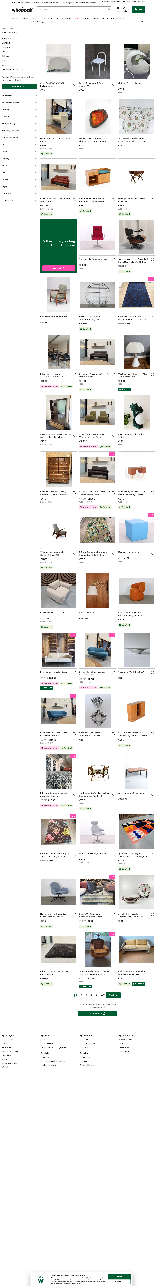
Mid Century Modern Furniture (53, 1061)
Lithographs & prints (10, 1063)
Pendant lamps (8, 1039)
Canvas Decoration (87, 1043)
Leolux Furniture (47, 1043)
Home (4, 28)
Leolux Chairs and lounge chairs (53, 1047)
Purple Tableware (87, 1065)
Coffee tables (7, 1043)
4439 (103, 995)
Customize (118, 1281)
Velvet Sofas (124, 1047)
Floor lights (6, 1055)
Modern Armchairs (48, 1065)
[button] (121, 2)
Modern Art (45, 1057)
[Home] (22, 9)
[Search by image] (108, 9)
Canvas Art (84, 1039)
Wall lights (6, 1067)
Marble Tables (124, 1051)
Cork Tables (84, 1047)
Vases (4, 1059)
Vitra (121, 1043)
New (12, 28)
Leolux (43, 1039)
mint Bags (84, 1061)
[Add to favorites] (74, 84)
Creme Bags (85, 1057)
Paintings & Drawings (10, 1051)
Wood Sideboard (125, 1039)
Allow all (119, 1276)
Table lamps (7, 1047)
